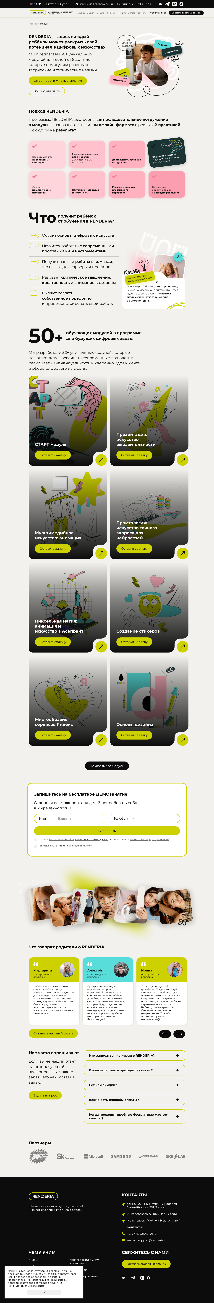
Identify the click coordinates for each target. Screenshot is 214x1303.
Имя (43, 818)
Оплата (131, 13)
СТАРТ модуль (51, 444)
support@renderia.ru (152, 1240)
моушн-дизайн (80, 1270)
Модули (122, 13)
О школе (91, 13)
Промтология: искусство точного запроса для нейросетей (136, 530)
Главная (81, 13)
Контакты (141, 13)
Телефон (121, 818)
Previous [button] (165, 1034)
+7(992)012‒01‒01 (157, 13)
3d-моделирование (83, 1276)
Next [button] (179, 1034)
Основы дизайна (134, 724)
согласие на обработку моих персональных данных (78, 839)
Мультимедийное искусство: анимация (58, 535)
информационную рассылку (74, 845)
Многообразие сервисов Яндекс (54, 722)
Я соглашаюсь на (65, 845)
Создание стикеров (138, 631)
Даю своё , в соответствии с (104, 839)
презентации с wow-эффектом (84, 1261)
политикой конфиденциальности (149, 839)
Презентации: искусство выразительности (136, 439)
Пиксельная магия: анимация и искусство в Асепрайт (59, 626)
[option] (45, 903)
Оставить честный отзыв (53, 1033)
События (101, 13)
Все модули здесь (47, 91)
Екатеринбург (56, 4)
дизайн (34, 1260)
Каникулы (112, 13)
